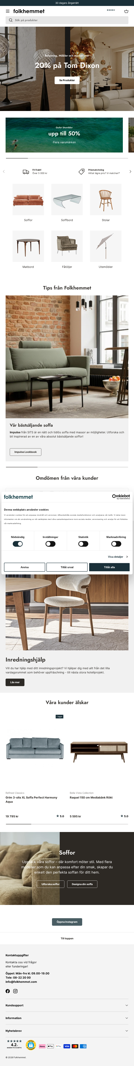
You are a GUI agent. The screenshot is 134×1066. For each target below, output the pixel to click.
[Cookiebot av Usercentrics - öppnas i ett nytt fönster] (114, 496)
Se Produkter (67, 80)
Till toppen (67, 938)
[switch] (50, 544)
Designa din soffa (82, 884)
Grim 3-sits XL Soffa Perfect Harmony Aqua (31, 799)
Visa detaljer (115, 556)
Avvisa (25, 567)
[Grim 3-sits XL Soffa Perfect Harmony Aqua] (35, 749)
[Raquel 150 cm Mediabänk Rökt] (99, 749)
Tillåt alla (109, 567)
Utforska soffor (51, 884)
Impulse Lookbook (25, 451)
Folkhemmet (20, 1057)
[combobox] (67, 20)
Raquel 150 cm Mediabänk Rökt (91, 797)
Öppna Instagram (67, 921)
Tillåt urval (67, 567)
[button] (126, 11)
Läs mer (15, 682)
